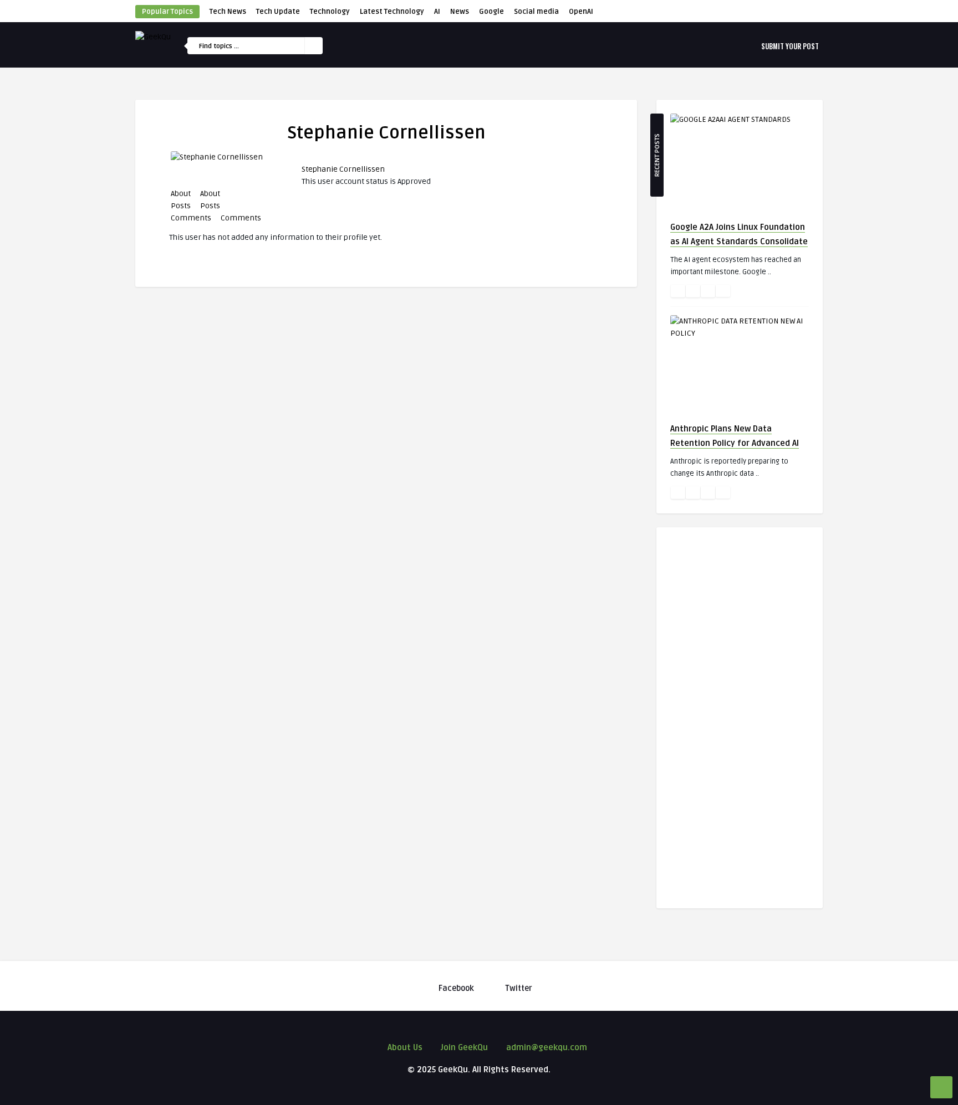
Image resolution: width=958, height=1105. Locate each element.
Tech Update (278, 11)
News (459, 11)
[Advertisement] (739, 707)
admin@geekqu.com (546, 1047)
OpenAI (581, 11)
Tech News (228, 11)
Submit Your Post (790, 46)
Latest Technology (392, 11)
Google (491, 11)
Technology (330, 11)
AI (437, 11)
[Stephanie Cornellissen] (213, 157)
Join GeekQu (464, 1047)
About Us (405, 1047)
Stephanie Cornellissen (343, 169)
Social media (536, 11)
